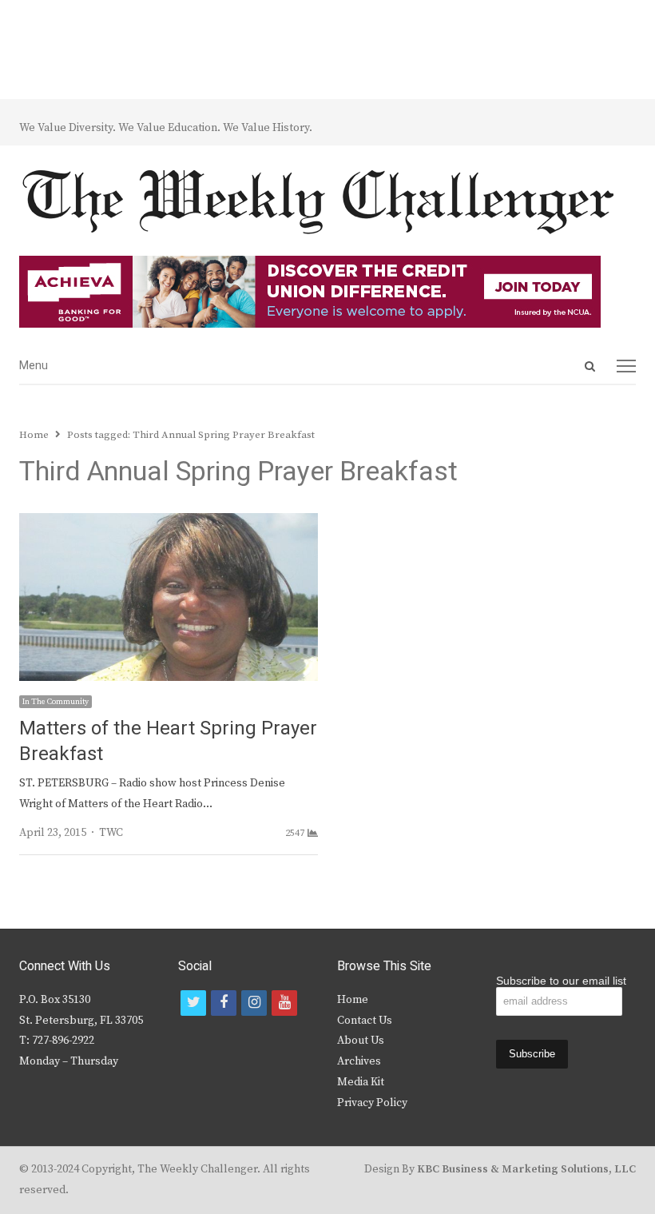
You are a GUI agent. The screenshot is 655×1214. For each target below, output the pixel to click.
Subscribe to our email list (561, 980)
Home (352, 1000)
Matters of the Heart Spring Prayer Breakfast (168, 741)
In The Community (55, 702)
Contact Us (364, 1020)
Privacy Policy (372, 1103)
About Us (360, 1040)
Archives (359, 1061)
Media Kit (360, 1082)
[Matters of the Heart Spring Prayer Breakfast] (168, 522)
